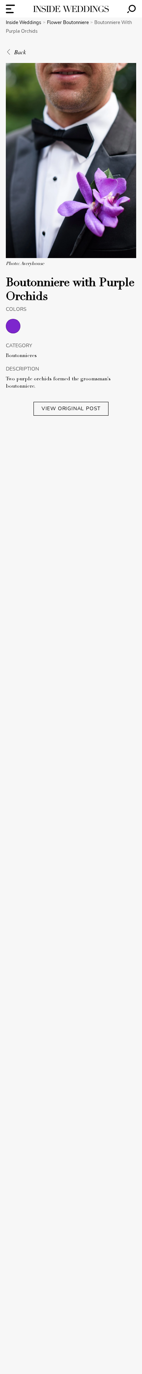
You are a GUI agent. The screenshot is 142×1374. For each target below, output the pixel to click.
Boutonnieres (21, 356)
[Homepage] (71, 9)
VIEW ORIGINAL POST (71, 408)
